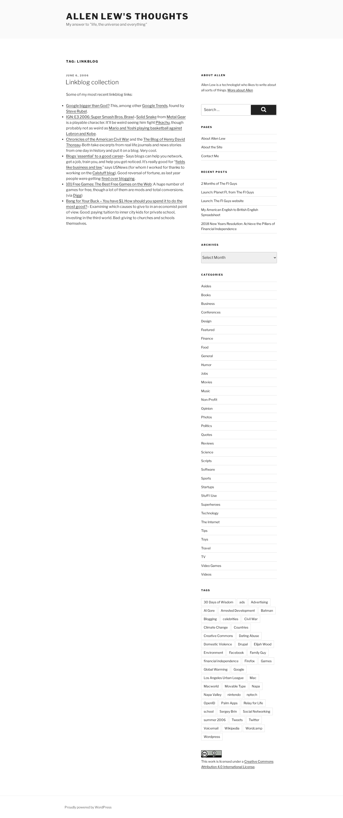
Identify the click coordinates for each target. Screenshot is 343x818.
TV (203, 557)
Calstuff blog (103, 173)
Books (206, 295)
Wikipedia (231, 728)
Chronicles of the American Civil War (97, 139)
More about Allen (240, 90)
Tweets (237, 720)
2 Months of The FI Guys (219, 183)
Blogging (210, 619)
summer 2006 (215, 720)
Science (207, 452)
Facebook (236, 652)
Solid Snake (146, 117)
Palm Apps (229, 703)
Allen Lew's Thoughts (127, 16)
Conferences (210, 312)
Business (208, 304)
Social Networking (256, 711)
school (209, 711)
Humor (206, 365)
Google (239, 669)
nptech (252, 695)
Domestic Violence (218, 644)
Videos (206, 574)
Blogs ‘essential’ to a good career (94, 156)
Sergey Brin (228, 711)
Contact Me (210, 156)
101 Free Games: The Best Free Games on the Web (109, 184)
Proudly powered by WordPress (88, 807)
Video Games (211, 566)
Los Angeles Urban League (224, 678)
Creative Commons (218, 636)
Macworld (211, 686)
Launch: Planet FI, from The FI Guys (227, 192)
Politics (206, 426)
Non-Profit (209, 400)
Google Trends (155, 105)
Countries (241, 627)
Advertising (259, 602)
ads (242, 602)
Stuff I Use (209, 496)
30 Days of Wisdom (218, 602)
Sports (206, 478)
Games (266, 661)
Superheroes (210, 504)
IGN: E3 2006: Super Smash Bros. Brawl (100, 117)
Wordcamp (253, 728)
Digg (77, 195)
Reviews (207, 443)
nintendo (234, 695)
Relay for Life (253, 703)
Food (204, 347)
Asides (206, 286)
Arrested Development (238, 610)
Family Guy (258, 652)
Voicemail (211, 728)
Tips (204, 531)
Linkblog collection (92, 82)
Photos (206, 417)
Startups (207, 487)
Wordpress (212, 737)
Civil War (251, 619)
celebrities (230, 619)
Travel (205, 548)
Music (205, 391)
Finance (207, 338)
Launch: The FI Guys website (222, 201)
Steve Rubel (76, 111)
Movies (206, 382)
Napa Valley (212, 695)
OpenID (209, 703)
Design (206, 321)
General (207, 356)
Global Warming (216, 669)
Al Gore (209, 610)
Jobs (204, 373)
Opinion (207, 408)
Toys (204, 539)
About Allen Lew (213, 138)
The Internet (210, 522)
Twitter (254, 720)
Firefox (250, 661)
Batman (267, 610)
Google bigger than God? (87, 105)
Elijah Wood (262, 644)
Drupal (243, 644)
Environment (213, 652)
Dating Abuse (249, 636)
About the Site (211, 147)
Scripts (206, 461)
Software (208, 469)
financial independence (221, 661)
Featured (207, 330)
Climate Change (216, 627)
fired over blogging (118, 178)
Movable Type (235, 686)
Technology (209, 513)
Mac (253, 678)
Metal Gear (176, 117)
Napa (256, 686)
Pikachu (163, 122)
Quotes (206, 435)
